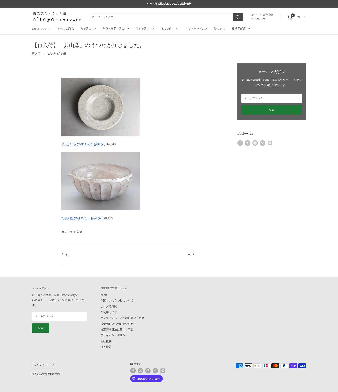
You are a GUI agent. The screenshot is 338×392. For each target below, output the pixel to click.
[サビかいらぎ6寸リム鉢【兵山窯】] (100, 77)
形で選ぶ (86, 28)
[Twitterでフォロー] (247, 143)
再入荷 (36, 53)
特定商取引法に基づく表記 (117, 329)
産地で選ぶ (142, 28)
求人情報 (106, 346)
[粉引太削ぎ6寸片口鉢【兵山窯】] (100, 151)
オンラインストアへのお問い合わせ (122, 317)
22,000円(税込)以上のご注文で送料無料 (169, 3)
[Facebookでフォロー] (240, 143)
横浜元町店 (239, 28)
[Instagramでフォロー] (255, 143)
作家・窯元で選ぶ (114, 28)
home (104, 294)
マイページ (258, 19)
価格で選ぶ (167, 28)
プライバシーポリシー (114, 335)
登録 (271, 109)
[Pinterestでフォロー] (262, 143)
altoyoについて (41, 28)
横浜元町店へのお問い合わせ (118, 323)
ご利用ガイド (109, 312)
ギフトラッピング (196, 28)
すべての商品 (65, 28)
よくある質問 (109, 306)
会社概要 (106, 341)
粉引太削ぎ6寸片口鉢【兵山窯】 (82, 218)
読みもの (219, 28)
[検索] (238, 17)
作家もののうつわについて (117, 300)
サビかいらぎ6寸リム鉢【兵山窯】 (84, 144)
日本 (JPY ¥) (40, 364)
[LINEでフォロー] (270, 143)
